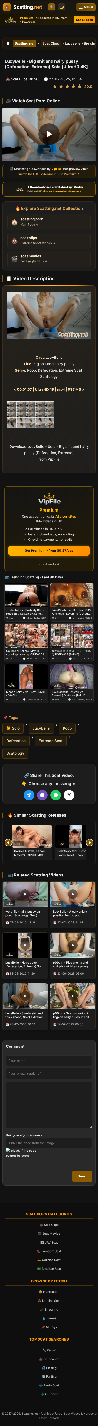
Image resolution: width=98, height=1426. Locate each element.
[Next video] (89, 842)
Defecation (16, 740)
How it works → (49, 564)
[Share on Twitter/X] (69, 795)
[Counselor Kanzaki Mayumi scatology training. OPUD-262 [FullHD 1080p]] (26, 636)
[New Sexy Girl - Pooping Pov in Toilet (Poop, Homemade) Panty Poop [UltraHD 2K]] (75, 836)
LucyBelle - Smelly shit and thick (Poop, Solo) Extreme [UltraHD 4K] (24, 1015)
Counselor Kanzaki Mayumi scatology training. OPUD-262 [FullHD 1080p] (25, 652)
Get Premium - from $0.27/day (49, 550)
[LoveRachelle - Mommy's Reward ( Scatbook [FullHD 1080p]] (71, 676)
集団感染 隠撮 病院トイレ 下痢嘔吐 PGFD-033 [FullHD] (71, 652)
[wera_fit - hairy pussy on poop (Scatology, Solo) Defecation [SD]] (25, 894)
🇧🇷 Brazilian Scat (49, 1268)
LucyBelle (41, 728)
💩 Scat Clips (49, 1225)
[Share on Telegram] (29, 795)
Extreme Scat (51, 740)
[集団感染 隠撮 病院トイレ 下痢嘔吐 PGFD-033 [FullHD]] (71, 636)
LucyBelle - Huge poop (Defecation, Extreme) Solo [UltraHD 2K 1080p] (24, 964)
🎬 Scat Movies (49, 1233)
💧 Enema (49, 1318)
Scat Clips (51, 43)
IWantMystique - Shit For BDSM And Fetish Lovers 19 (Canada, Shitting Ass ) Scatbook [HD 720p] (71, 611)
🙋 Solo (13, 728)
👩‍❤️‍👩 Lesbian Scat (49, 1300)
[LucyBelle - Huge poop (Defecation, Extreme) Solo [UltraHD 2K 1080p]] (25, 945)
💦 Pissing (49, 1368)
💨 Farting (49, 1376)
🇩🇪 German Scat (49, 1260)
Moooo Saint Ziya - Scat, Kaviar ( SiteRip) (25, 693)
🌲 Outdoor (49, 1394)
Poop (67, 728)
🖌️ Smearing (49, 1309)
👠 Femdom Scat (49, 1251)
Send (82, 1176)
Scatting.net (24, 43)
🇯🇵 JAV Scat (49, 1242)
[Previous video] (8, 842)
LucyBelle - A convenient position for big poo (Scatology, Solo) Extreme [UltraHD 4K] (71, 913)
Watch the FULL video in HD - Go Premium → (49, 174)
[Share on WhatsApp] (55, 795)
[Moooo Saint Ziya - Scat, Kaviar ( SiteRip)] (26, 676)
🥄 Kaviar (49, 1350)
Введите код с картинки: (25, 1135)
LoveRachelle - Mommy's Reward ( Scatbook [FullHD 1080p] (68, 693)
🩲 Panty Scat (49, 1385)
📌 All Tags (49, 1327)
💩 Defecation (49, 1359)
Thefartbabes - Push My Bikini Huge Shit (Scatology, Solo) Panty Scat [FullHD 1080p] (25, 611)
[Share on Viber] (42, 795)
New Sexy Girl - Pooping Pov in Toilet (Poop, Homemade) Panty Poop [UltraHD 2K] (74, 857)
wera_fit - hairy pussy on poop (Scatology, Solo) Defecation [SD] (22, 913)
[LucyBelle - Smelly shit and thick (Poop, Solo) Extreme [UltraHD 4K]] (25, 996)
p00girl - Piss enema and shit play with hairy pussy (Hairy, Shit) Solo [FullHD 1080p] (70, 964)
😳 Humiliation (49, 1292)
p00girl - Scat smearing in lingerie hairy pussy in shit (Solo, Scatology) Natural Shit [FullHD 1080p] (71, 1015)
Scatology (15, 753)
